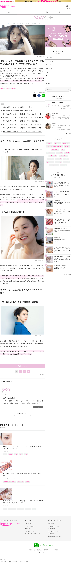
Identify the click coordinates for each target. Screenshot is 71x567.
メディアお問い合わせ (53, 526)
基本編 (66, 146)
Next (42, 375)
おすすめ (57, 143)
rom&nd (27, 481)
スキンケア (49, 57)
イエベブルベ (12, 509)
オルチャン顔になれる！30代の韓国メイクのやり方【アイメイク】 (23, 117)
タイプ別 (64, 165)
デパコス (58, 162)
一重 (16, 454)
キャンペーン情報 (43, 12)
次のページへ (22, 366)
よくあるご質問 (52, 528)
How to (2, 88)
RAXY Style (26, 12)
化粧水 (66, 159)
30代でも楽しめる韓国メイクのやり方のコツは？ (18, 110)
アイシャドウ (20, 481)
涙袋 (34, 509)
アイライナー (20, 509)
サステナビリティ (24, 561)
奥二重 (21, 454)
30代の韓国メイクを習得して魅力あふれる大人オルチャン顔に (22, 131)
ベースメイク (49, 61)
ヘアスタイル (53, 155)
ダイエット (49, 162)
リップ (67, 152)
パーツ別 (13, 88)
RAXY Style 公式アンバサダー (9, 481)
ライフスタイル (54, 165)
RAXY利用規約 (51, 533)
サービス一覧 (3, 561)
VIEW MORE (67, 133)
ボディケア (49, 68)
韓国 (7, 88)
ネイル (48, 76)
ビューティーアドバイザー (31, 533)
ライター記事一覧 (38, 407)
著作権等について (48, 550)
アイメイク (7, 86)
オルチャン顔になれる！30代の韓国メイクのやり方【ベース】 (22, 114)
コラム (48, 79)
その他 (48, 83)
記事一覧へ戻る (22, 413)
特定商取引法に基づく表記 (54, 536)
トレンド (59, 152)
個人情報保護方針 (38, 550)
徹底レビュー (55, 149)
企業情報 (30, 550)
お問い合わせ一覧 (13, 561)
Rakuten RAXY (7, 6)
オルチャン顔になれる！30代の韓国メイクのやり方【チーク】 (22, 124)
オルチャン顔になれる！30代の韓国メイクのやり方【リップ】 (22, 128)
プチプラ (50, 159)
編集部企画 (65, 143)
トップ (8, 12)
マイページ (27, 528)
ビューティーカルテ (30, 531)
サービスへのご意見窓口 (54, 531)
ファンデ (67, 162)
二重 (26, 454)
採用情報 (56, 550)
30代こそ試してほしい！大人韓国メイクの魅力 (17, 107)
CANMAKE (28, 509)
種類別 (10, 454)
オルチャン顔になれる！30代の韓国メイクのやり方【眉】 (21, 121)
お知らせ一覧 (51, 523)
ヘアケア (48, 72)
